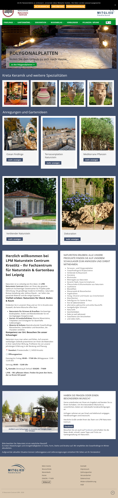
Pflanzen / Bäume (91, 22)
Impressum (84, 469)
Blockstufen (71, 277)
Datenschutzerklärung (75, 6)
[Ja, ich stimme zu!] (115, 5)
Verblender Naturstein (18, 233)
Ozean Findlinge (14, 154)
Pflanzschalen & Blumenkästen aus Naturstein (85, 284)
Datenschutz (85, 478)
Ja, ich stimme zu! (42, 6)
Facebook (69, 426)
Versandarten (85, 475)
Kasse (44, 475)
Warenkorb (46, 472)
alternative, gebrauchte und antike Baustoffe (84, 305)
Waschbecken (72, 298)
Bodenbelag (56, 22)
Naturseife (71, 309)
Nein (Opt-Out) (58, 6)
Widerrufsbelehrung (88, 481)
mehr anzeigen (14, 160)
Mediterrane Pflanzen (94, 154)
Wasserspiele (72, 291)
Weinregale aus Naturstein (77, 280)
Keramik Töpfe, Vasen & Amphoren (81, 282)
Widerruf (46, 482)
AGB (82, 485)
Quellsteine (71, 286)
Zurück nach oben (113, 493)
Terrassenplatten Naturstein (54, 156)
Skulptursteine (87, 270)
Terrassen (71, 268)
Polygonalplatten (86, 268)
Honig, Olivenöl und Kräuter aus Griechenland (85, 296)
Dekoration (40, 22)
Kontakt (83, 466)
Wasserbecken (85, 291)
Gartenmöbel (24, 22)
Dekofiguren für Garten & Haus (79, 300)
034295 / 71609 (48, 478)
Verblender (72, 22)
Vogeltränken (72, 293)
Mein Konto (46, 466)
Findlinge (8, 22)
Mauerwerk (82, 273)
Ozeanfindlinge (73, 270)
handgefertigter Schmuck (77, 307)
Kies (68, 303)
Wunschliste (46, 469)
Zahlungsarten (86, 472)
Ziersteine (71, 275)
